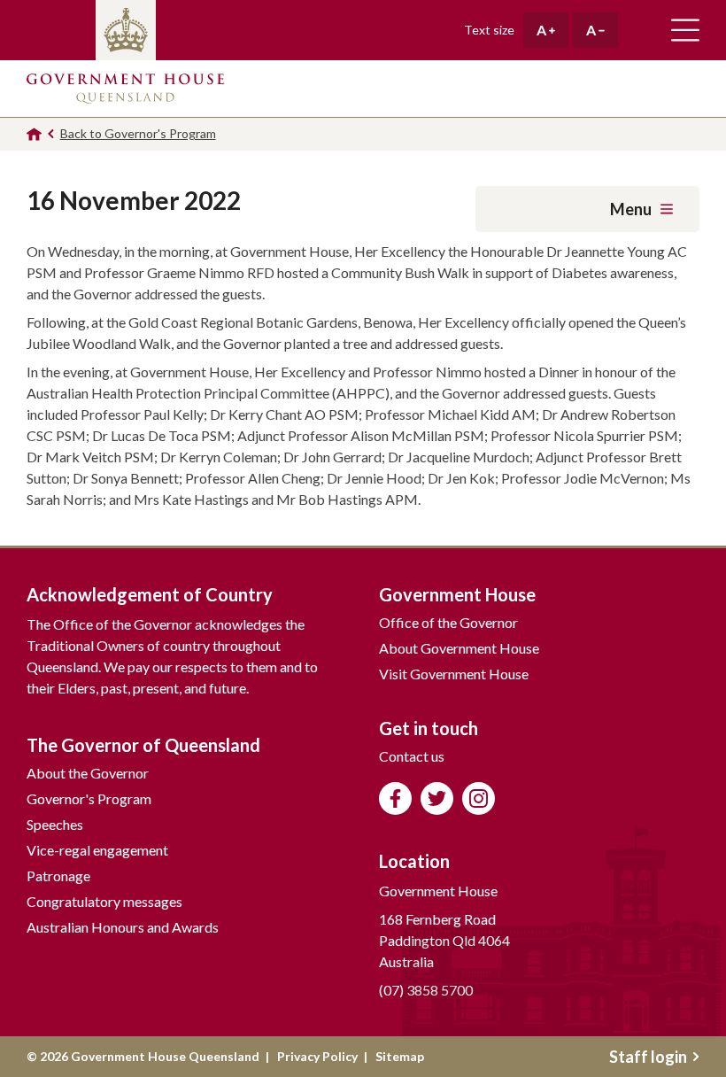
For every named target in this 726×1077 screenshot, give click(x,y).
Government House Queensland (125, 88)
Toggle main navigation (685, 30)
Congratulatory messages (104, 901)
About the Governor (88, 772)
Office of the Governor (448, 622)
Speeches (55, 824)
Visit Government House (454, 673)
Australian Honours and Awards (123, 926)
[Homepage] (34, 134)
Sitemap (399, 1056)
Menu (631, 209)
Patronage (58, 875)
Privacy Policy (317, 1056)
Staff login (648, 1056)
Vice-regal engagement (97, 849)
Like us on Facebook (395, 798)
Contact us (411, 756)
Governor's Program (89, 798)
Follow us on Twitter (437, 798)
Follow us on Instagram (478, 798)
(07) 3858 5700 (426, 989)
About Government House (459, 647)
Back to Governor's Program (138, 133)
